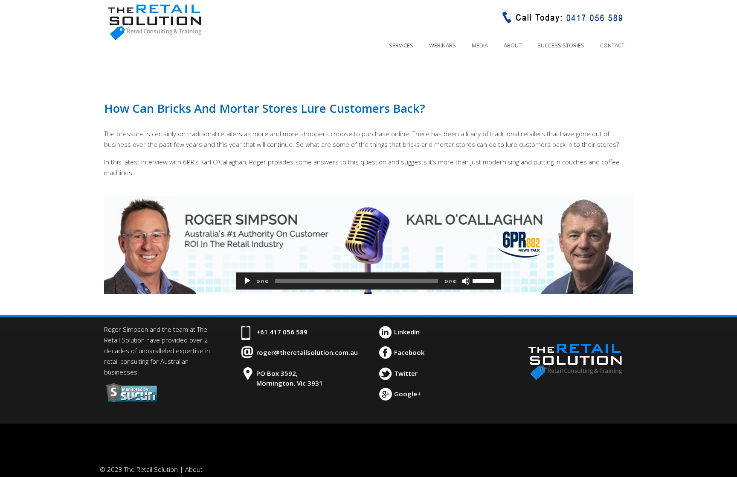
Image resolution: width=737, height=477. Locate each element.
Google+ (407, 393)
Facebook (409, 352)
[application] (368, 281)
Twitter (406, 373)
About (194, 469)
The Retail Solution (154, 22)
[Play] (247, 281)
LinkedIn (407, 332)
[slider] (484, 280)
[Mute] (465, 281)
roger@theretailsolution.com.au (307, 352)
